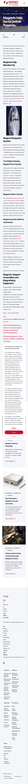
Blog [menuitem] (13, 706)
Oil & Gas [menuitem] (6, 720)
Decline (14, 436)
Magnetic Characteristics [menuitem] (16, 727)
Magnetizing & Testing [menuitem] (15, 686)
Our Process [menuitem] (6, 758)
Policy (14, 413)
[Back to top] (25, 781)
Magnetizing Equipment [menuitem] (7, 680)
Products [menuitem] (6, 670)
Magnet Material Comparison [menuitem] (15, 718)
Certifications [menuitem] (7, 751)
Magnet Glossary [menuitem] (14, 723)
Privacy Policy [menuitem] (7, 776)
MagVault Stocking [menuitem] (14, 690)
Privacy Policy (8, 375)
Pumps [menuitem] (6, 722)
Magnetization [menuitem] (16, 731)
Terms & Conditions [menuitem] (7, 762)
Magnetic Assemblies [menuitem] (15, 674)
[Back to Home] (11, 5)
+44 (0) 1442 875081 (5, 653)
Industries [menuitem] (7, 702)
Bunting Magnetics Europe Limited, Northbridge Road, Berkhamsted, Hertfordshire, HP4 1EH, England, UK (6, 638)
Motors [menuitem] (6, 713)
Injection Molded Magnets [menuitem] (6, 689)
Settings (14, 428)
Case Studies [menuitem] (14, 709)
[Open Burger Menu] (24, 3)
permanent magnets (8, 175)
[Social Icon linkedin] (3, 663)
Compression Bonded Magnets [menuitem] (7, 675)
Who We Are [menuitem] (6, 754)
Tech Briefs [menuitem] (13, 738)
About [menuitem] (5, 743)
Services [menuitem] (14, 670)
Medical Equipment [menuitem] (7, 709)
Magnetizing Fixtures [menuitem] (7, 684)
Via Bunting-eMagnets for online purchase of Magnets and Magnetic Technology (13, 339)
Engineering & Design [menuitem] (15, 682)
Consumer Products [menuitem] (6, 725)
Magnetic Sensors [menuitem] (6, 716)
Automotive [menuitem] (7, 706)
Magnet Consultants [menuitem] (15, 678)
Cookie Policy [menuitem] (18, 776)
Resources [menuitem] (15, 702)
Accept (14, 432)
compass (5, 155)
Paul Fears (6, 13)
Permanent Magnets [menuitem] (7, 693)
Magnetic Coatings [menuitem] (14, 734)
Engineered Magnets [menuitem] (7, 697)
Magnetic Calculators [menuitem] (15, 713)
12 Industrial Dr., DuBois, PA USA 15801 (5, 608)
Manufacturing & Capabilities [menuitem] (8, 747)
